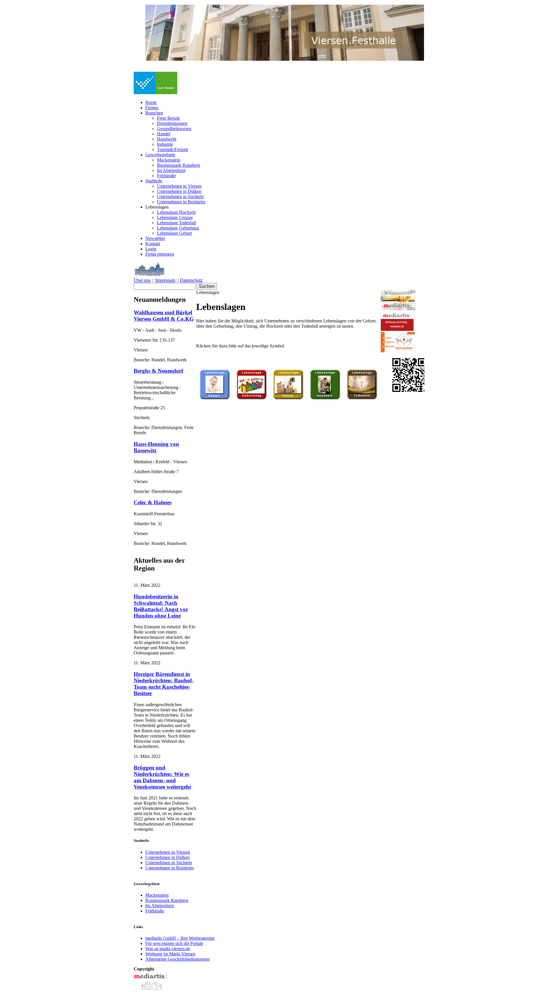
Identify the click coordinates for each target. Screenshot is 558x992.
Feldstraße (166, 175)
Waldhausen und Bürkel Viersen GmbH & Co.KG (164, 315)
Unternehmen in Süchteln (180, 196)
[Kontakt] (151, 989)
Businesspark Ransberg (178, 165)
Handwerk (166, 139)
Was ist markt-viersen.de (167, 948)
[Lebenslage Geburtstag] (252, 399)
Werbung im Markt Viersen (170, 953)
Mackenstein (168, 159)
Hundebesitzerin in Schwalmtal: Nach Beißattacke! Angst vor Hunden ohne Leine (161, 606)
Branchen (154, 112)
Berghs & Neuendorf (158, 371)
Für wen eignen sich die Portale (174, 943)
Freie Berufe (168, 118)
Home (151, 102)
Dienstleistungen (172, 123)
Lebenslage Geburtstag (178, 227)
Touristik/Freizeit (172, 149)
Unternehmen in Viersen (179, 186)
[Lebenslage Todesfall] (362, 399)
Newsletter (155, 238)
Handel (163, 133)
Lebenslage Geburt (174, 233)
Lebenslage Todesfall (176, 222)
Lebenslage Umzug (175, 217)
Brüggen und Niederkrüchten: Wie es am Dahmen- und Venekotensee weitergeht (162, 777)
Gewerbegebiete (160, 154)
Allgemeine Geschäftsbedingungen (177, 959)
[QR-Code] (409, 390)
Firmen (151, 107)
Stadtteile (153, 180)
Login (150, 248)
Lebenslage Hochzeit (176, 212)
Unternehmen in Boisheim (181, 201)
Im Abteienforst (171, 170)
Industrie (165, 144)
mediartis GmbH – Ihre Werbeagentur (179, 938)
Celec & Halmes (152, 502)
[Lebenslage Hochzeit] (325, 399)
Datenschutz (191, 280)
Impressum (165, 280)
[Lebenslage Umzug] (288, 399)
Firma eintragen (159, 254)
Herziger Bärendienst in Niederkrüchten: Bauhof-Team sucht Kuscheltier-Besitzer (164, 683)
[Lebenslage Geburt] (215, 399)
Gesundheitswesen (174, 128)
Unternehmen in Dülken (179, 191)
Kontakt (152, 243)
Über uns (142, 280)
